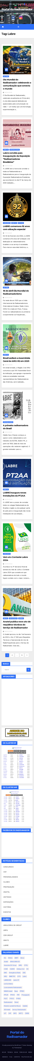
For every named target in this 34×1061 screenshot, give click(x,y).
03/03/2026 (8, 165)
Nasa (16, 991)
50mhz (10, 958)
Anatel (5, 618)
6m (5, 958)
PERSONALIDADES (10, 877)
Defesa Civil (20, 969)
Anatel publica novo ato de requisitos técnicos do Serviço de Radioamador (16, 624)
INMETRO (12, 976)
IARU (5, 976)
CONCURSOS (8, 867)
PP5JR (6, 995)
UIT (5, 1013)
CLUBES (6, 882)
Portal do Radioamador (17, 9)
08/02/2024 (8, 631)
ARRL (20, 965)
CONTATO (17, 1057)
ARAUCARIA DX (15, 961)
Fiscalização (13, 618)
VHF (5, 872)
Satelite (25, 1006)
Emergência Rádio (14, 972)
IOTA (18, 976)
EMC (5, 972)
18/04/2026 (8, 92)
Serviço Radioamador (19, 1009)
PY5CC (12, 998)
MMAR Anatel (8, 991)
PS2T (5, 998)
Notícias (20, 223)
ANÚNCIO (5, 1057)
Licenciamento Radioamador (13, 987)
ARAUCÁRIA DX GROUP (12, 925)
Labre (24, 976)
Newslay (29, 1045)
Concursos (6, 223)
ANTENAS (7, 897)
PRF (18, 995)
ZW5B (27, 1013)
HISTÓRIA (7, 907)
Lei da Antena (8, 984)
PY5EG (18, 998)
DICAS (16, 1052)
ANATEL (6, 892)
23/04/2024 (8, 564)
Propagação (25, 995)
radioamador (8, 1002)
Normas (21, 618)
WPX (15, 1013)
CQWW (12, 969)
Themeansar (18, 1047)
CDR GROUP (8, 935)
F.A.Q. (10, 1057)
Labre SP (16, 980)
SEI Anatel (7, 1009)
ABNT (16, 958)
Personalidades (14, 149)
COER (6, 969)
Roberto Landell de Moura (12, 1006)
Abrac (22, 958)
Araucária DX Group (10, 965)
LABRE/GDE (7, 980)
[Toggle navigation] (18, 26)
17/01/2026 (8, 233)
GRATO (6, 940)
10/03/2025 (8, 432)
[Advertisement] (17, 703)
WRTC (21, 1013)
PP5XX (12, 995)
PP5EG (22, 991)
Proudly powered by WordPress (11, 1045)
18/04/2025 (8, 297)
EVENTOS (7, 912)
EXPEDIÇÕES (8, 902)
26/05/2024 (8, 499)
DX (27, 969)
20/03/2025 (8, 365)
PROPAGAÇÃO (8, 887)
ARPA (5, 930)
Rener (16, 1002)
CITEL (26, 965)
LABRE (5, 945)
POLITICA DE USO (26, 1057)
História (5, 76)
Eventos (5, 149)
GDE (24, 972)
